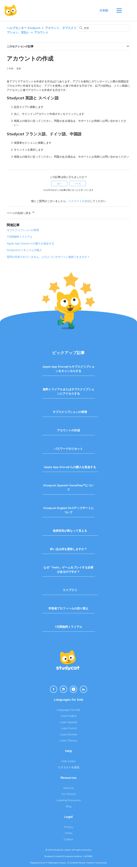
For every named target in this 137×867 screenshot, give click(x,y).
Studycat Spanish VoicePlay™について (68, 487)
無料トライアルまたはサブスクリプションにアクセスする (68, 391)
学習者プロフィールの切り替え (68, 608)
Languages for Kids (68, 710)
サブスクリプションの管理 (23, 230)
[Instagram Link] (63, 689)
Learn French (69, 728)
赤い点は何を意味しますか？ (68, 549)
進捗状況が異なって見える (70, 530)
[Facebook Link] (53, 689)
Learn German (68, 734)
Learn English (68, 716)
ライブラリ (70, 590)
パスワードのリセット (68, 448)
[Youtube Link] (73, 689)
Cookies (68, 839)
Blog (68, 806)
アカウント (41, 32)
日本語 (104, 10)
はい (59, 183)
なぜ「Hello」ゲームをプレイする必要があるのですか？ (68, 569)
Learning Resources (68, 800)
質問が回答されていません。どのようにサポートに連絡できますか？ (48, 257)
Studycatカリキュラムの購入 (24, 250)
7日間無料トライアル (19, 236)
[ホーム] (10, 10)
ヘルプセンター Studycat (23, 28)
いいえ (78, 183)
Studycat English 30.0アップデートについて (68, 510)
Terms (68, 833)
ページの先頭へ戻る (19, 213)
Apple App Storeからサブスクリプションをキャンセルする (68, 369)
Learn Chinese (68, 740)
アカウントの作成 (68, 430)
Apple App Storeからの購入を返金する (30, 243)
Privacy (68, 827)
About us (68, 788)
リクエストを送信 (79, 201)
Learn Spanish (68, 722)
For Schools (68, 794)
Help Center (68, 761)
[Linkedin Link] (83, 689)
